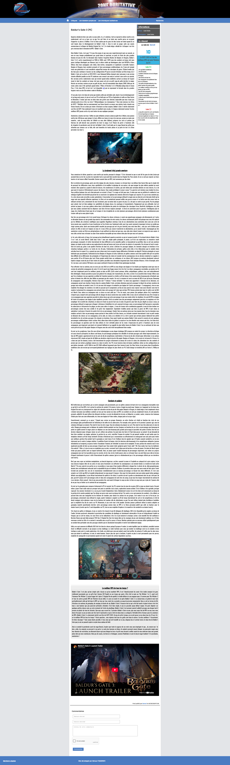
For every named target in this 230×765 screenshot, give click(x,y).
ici (103, 88)
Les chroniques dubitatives (108, 20)
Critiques (74, 20)
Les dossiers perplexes (87, 20)
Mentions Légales (9, 760)
